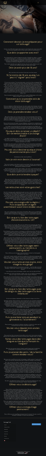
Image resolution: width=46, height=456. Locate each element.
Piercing (5, 436)
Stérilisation (6, 429)
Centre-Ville (6, 431)
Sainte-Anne (6, 433)
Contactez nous (6, 438)
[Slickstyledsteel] (5, 2)
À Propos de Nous (7, 427)
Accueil (5, 424)
